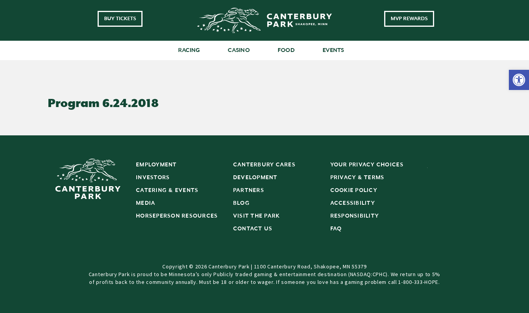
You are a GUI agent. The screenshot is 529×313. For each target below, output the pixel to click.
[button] (519, 80)
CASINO (239, 50)
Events (333, 50)
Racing (189, 50)
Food (286, 50)
